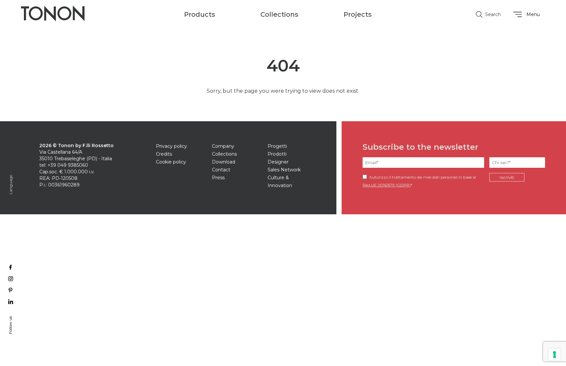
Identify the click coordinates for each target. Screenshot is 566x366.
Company (223, 146)
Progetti (277, 146)
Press (218, 178)
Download (223, 162)
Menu (533, 14)
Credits (164, 154)
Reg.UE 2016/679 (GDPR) (387, 185)
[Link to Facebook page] (10, 267)
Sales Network (284, 170)
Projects (358, 14)
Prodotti (277, 154)
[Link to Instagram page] (10, 278)
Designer (278, 162)
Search (493, 14)
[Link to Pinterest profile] (10, 290)
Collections (224, 154)
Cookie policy (171, 162)
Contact (221, 170)
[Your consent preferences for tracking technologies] (554, 354)
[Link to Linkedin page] (10, 301)
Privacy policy (171, 146)
